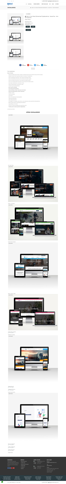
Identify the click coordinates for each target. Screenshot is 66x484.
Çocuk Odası (48, 479)
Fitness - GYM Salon (11, 203)
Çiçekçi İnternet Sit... (11, 449)
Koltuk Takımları (38, 476)
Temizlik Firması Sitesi (7, 476)
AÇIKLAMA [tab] (33, 68)
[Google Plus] (28, 65)
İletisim (22, 468)
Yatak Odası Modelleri (7, 479)
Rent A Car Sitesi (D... (11, 443)
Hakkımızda (23, 462)
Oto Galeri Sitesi (10, 165)
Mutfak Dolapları (28, 478)
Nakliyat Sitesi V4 (11, 386)
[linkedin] (42, 65)
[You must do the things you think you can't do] (35, 462)
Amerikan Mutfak (17, 479)
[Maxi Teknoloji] (10, 4)
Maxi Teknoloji (12, 482)
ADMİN (33, 26)
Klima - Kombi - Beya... (12, 293)
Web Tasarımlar (24, 461)
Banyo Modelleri (38, 478)
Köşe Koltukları (48, 476)
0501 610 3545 (45, 1)
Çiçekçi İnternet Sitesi (28, 476)
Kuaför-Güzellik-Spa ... (11, 446)
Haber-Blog (23, 465)
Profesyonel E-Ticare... (12, 389)
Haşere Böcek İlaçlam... (12, 241)
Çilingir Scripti (10, 452)
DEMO (28, 26)
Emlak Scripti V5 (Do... (11, 392)
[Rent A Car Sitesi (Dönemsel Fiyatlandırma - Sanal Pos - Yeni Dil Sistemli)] (15, 21)
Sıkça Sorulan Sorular (25, 464)
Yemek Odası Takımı (59, 476)
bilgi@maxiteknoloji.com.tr (54, 1)
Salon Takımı (17, 478)
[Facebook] (20, 65)
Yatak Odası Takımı (6, 478)
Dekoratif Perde (59, 478)
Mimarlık (59, 479)
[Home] (30, 7)
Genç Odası (38, 479)
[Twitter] (35, 65)
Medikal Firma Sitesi (11, 334)
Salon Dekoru (48, 478)
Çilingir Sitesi (17, 476)
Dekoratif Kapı (27, 479)
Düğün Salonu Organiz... (12, 331)
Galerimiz (22, 467)
